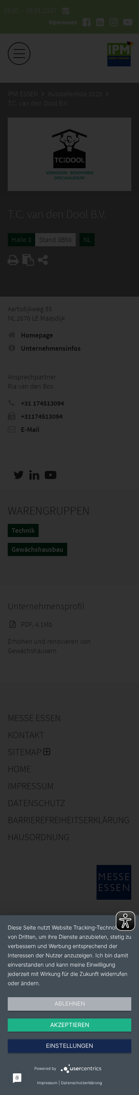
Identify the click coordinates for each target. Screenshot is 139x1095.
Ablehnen (69, 1003)
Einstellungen (69, 1045)
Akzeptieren (69, 1024)
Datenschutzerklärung (81, 1082)
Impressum (47, 1082)
